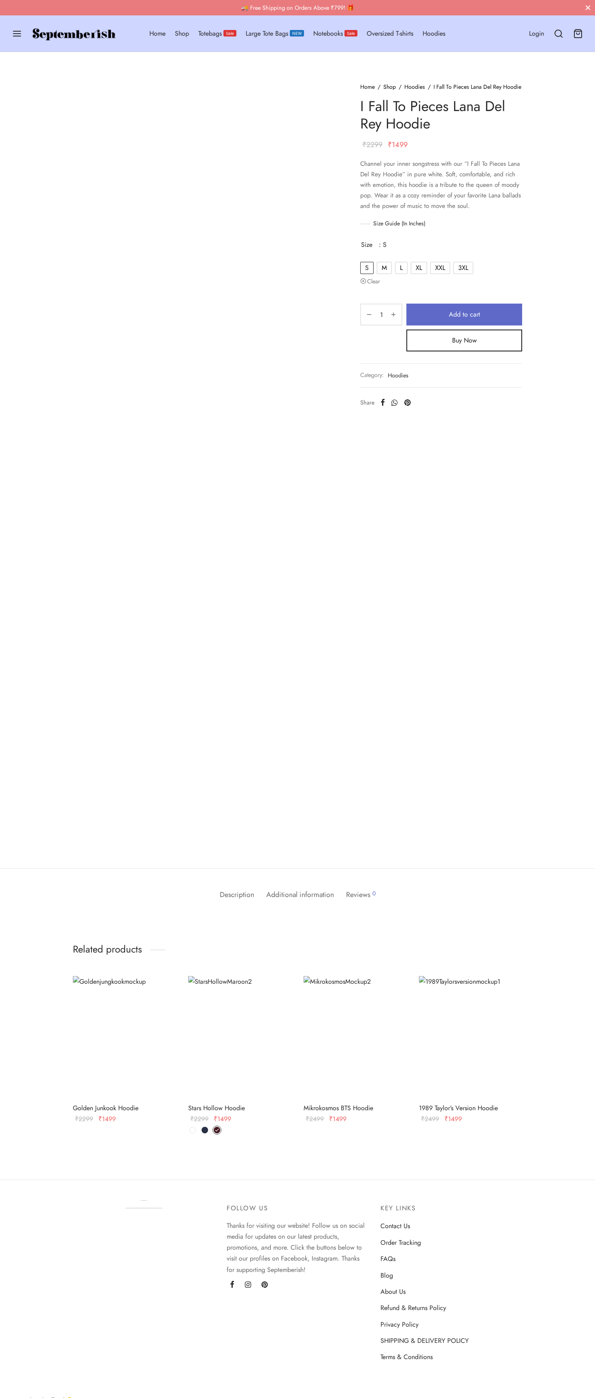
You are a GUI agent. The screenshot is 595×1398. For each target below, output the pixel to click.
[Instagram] (248, 1285)
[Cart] (578, 34)
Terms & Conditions (406, 1357)
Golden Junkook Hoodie (105, 1108)
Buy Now (464, 340)
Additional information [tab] (300, 894)
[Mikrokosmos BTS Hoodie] (355, 1037)
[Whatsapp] (394, 402)
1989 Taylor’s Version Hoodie (458, 1108)
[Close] (588, 7)
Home (157, 33)
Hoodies (434, 33)
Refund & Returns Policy (413, 1307)
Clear (373, 281)
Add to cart (464, 314)
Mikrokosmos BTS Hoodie (338, 1108)
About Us (393, 1291)
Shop (182, 33)
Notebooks (334, 33)
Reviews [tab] (361, 894)
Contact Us (395, 1226)
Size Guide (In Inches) (399, 223)
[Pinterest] (407, 402)
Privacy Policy (399, 1324)
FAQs (387, 1258)
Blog (386, 1275)
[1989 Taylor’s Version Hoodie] (470, 1037)
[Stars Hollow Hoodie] (239, 1037)
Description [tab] (237, 894)
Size (366, 245)
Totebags (216, 33)
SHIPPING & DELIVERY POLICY (424, 1340)
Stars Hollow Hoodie (216, 1108)
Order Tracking (400, 1242)
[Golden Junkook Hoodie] (124, 1037)
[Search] (558, 34)
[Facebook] (382, 402)
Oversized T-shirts (390, 33)
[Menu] (17, 33)
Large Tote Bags (274, 33)
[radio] (367, 268)
